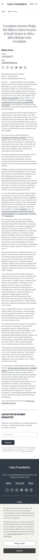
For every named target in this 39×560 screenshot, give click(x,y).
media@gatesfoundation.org (16, 78)
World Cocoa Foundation (10, 98)
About (8, 483)
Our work (20, 483)
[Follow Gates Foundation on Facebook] (7, 67)
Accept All (19, 551)
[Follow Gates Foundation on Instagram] (16, 67)
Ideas (3, 11)
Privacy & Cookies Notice (27, 451)
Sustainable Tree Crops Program (17, 213)
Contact (19, 501)
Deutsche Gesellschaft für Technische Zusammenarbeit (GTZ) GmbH (17, 102)
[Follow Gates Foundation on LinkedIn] (12, 67)
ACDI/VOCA (24, 209)
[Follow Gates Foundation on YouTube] (20, 67)
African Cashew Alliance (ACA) (18, 368)
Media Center (12, 11)
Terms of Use (7, 536)
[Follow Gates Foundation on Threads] (25, 67)
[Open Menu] (2, 4)
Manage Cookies (19, 543)
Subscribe (8, 442)
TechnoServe (9, 216)
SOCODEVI (32, 213)
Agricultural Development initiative (14, 137)
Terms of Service (8, 449)
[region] (19, 532)
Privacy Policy (31, 447)
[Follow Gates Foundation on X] (3, 67)
